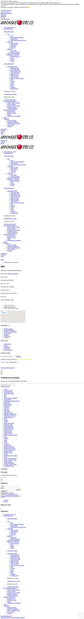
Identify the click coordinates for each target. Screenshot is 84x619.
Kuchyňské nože (8, 392)
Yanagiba (12, 87)
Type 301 (12, 47)
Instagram (12, 617)
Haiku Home (13, 44)
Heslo (2, 488)
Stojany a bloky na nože (13, 102)
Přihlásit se (4, 491)
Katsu (12, 58)
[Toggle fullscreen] (4, 477)
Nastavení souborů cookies (8, 367)
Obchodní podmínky (12, 122)
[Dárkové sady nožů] (9, 100)
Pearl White (13, 50)
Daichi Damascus (15, 56)
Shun (11, 36)
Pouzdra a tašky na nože (13, 105)
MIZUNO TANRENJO (13, 53)
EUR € (7, 19)
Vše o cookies (11, 125)
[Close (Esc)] (1, 477)
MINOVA (10, 49)
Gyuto (12, 82)
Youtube (17, 617)
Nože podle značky (9, 393)
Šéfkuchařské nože (15, 71)
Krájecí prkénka (11, 104)
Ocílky (9, 114)
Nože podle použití (12, 66)
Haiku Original (14, 43)
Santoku (12, 81)
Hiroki (12, 61)
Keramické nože (8, 390)
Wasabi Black (14, 39)
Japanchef (13, 46)
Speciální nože (14, 88)
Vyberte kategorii (5, 386)
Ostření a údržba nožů (9, 449)
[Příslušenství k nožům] (10, 94)
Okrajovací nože (14, 68)
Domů (5, 389)
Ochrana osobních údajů (13, 123)
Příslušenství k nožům (9, 448)
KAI (8, 34)
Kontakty (9, 126)
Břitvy (5, 457)
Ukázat (18, 489)
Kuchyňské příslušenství (10, 458)
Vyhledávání (4, 468)
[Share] (3, 477)
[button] (5, 11)
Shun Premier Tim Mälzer (17, 37)
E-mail (2, 486)
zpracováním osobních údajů (24, 359)
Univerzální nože (14, 69)
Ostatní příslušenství (12, 108)
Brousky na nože (11, 113)
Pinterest (22, 617)
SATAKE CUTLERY (13, 55)
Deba (11, 85)
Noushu (12, 59)
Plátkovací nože (14, 75)
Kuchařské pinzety (12, 107)
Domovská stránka (13, 273)
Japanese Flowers (15, 52)
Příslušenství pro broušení (14, 116)
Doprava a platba (11, 120)
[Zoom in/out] (6, 477)
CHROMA (10, 42)
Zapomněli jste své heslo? (7, 493)
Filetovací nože (14, 74)
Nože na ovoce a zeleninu (17, 78)
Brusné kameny (11, 111)
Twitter (8, 617)
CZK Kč (3, 19)
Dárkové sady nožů (9, 446)
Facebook (3, 617)
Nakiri (12, 84)
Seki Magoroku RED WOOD (18, 40)
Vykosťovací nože (15, 72)
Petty (11, 80)
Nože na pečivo (14, 77)
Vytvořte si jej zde (12, 494)
